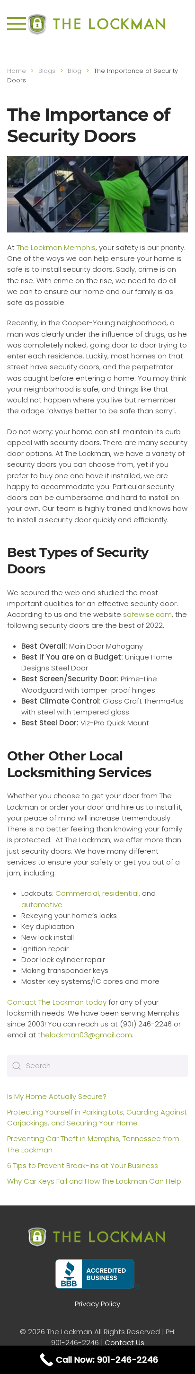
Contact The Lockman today (56, 1002)
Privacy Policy (97, 1304)
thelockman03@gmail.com (85, 1035)
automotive (41, 905)
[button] (16, 24)
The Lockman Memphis (56, 247)
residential (120, 893)
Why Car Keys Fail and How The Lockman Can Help (94, 1181)
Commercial (77, 893)
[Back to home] (97, 24)
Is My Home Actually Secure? (56, 1096)
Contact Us (124, 1342)
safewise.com (147, 614)
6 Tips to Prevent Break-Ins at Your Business (82, 1165)
